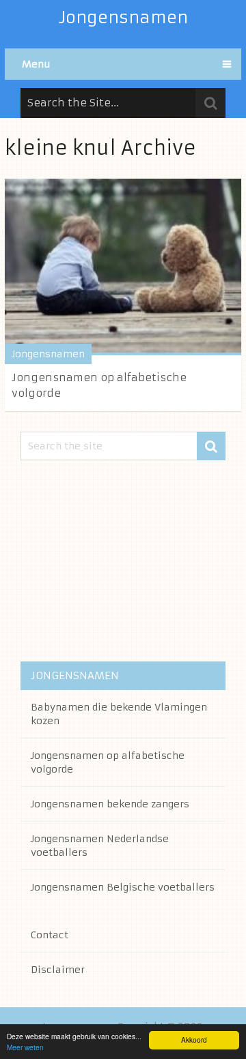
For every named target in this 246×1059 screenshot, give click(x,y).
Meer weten (25, 1047)
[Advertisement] (123, 559)
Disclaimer (58, 970)
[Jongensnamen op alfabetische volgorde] (123, 267)
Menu (36, 64)
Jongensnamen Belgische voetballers (123, 887)
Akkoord (194, 1039)
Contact (49, 935)
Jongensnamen (123, 18)
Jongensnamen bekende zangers (110, 804)
